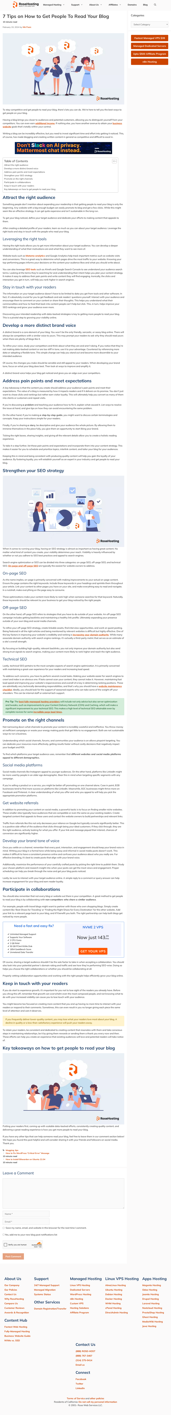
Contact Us (10, 1294)
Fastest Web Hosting (15, 1326)
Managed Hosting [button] (52, 4)
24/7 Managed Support (46, 1285)
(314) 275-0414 (84, 1360)
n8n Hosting (76, 1298)
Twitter (79, 1383)
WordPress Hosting (80, 1294)
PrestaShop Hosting (153, 1312)
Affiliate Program (79, 1312)
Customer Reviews (14, 1308)
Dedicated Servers (80, 1289)
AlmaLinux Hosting (115, 1285)
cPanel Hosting (113, 1308)
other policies (97, 1398)
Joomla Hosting (150, 1294)
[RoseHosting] (25, 4)
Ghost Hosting (150, 1317)
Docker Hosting (113, 1298)
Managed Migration (45, 1289)
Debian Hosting (113, 1294)
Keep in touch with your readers (19, 185)
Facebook (81, 1379)
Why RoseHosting (14, 1298)
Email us (80, 1364)
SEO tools (31, 269)
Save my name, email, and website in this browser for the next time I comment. (46, 1227)
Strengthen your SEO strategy (18, 175)
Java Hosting (149, 1326)
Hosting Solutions (79, 1308)
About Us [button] (94, 4)
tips (16, 1150)
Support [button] (75, 4)
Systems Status (42, 1294)
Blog (145, 4)
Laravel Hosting (151, 1303)
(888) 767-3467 (84, 1355)
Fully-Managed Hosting (17, 1331)
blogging (10, 1150)
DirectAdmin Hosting (116, 1312)
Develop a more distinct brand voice (21, 168)
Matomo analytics (35, 255)
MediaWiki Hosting (152, 1321)
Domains (132, 4)
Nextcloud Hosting (152, 1308)
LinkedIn (80, 1388)
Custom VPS (76, 1303)
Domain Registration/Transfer (50, 1308)
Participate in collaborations (17, 182)
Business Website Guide (17, 1335)
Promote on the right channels (18, 179)
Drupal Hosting (150, 1298)
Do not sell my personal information (98, 1401)
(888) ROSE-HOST (85, 1351)
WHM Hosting (113, 1303)
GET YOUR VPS (93, 951)
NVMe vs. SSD (12, 1340)
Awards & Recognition (16, 1312)
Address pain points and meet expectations (24, 172)
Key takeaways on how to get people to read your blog (29, 189)
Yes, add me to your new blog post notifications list (30, 1234)
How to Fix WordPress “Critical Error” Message (27, 1153)
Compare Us (11, 1303)
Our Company (11, 1285)
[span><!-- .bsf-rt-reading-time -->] (63, 153)
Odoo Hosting (149, 1289)
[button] (155, 4)
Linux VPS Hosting (80, 1285)
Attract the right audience (16, 165)
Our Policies (10, 1289)
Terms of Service (76, 1398)
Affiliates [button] (113, 4)
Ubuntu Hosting (113, 1289)
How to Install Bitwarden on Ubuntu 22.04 (25, 1159)
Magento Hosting (151, 1285)
